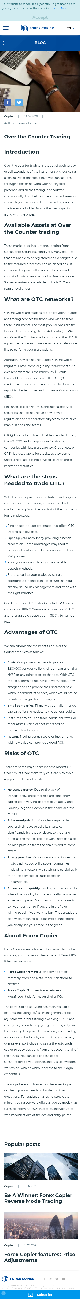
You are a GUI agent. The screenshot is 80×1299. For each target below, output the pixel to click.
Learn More (60, 8)
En (69, 28)
